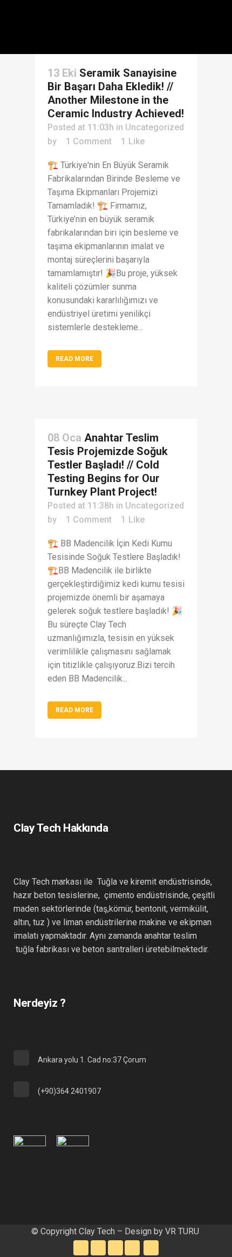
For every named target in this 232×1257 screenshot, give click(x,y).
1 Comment (89, 141)
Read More (74, 359)
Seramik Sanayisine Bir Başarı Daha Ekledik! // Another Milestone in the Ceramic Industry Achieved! (115, 93)
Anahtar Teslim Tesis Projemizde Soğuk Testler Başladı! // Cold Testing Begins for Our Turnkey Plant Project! (107, 464)
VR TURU (183, 1231)
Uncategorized (154, 127)
